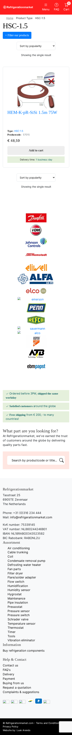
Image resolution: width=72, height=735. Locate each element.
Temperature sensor (21, 623)
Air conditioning (19, 548)
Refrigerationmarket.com (19, 723)
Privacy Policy (10, 726)
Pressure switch (19, 615)
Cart (66, 7)
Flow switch (16, 581)
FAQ (56, 9)
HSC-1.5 (18, 131)
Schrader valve (18, 619)
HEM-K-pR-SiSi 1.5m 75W (32, 112)
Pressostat (15, 607)
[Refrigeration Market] (18, 7)
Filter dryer (15, 573)
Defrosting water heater (24, 565)
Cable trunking (18, 552)
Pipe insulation (18, 602)
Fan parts (14, 569)
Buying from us (13, 683)
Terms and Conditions (48, 723)
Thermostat (16, 627)
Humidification (18, 586)
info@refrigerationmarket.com (31, 517)
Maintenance (16, 598)
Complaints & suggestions (21, 692)
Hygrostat (15, 594)
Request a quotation (17, 687)
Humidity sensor (19, 590)
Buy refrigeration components (23, 650)
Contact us (10, 665)
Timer (12, 632)
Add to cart (36, 150)
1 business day (44, 159)
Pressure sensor (19, 611)
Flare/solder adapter (22, 577)
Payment (9, 678)
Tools (11, 636)
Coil (10, 556)
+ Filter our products (17, 35)
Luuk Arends (23, 730)
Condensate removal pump (26, 561)
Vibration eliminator (21, 640)
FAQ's (7, 670)
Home (9, 18)
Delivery (8, 674)
